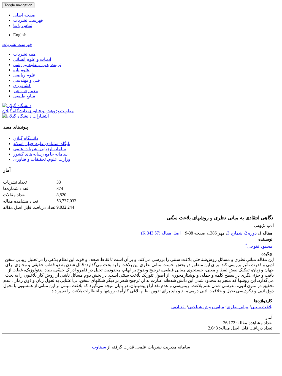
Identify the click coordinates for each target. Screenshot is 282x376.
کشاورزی (22, 85)
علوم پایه (21, 69)
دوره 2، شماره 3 (242, 233)
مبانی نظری (237, 306)
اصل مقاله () (161, 233)
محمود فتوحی (258, 246)
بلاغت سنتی (261, 306)
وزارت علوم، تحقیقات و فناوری (41, 159)
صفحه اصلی (24, 15)
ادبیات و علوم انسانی (32, 59)
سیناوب (99, 347)
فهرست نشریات (28, 20)
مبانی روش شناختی (206, 306)
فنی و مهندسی (26, 80)
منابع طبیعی (24, 96)
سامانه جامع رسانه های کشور (40, 154)
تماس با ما (22, 25)
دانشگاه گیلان (25, 138)
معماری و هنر (25, 90)
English (19, 34)
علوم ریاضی (24, 75)
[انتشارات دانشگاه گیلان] (25, 116)
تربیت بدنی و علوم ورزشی (37, 64)
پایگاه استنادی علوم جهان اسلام (41, 143)
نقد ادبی (178, 306)
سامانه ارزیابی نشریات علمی (39, 148)
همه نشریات (24, 54)
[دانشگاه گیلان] (16, 105)
